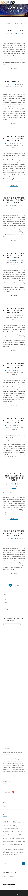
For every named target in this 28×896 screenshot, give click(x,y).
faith (11, 831)
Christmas (12, 828)
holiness (9, 841)
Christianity (19, 822)
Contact (6, 602)
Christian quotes (6, 828)
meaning (14, 847)
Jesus (16, 841)
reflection (14, 849)
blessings (5, 819)
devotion (17, 828)
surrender (20, 852)
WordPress (22, 892)
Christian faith (9, 822)
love (7, 847)
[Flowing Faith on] (8, 794)
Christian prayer (20, 825)
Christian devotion (16, 819)
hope (12, 841)
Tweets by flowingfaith (9, 876)
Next (18, 585)
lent (21, 841)
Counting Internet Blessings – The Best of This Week (14, 138)
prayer (5, 849)
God (19, 831)
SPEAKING (7, 606)
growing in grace (20, 838)
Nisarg (16, 894)
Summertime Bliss (14, 81)
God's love (9, 835)
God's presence (15, 835)
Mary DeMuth (10, 847)
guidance (5, 841)
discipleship (6, 831)
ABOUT (6, 599)
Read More (14, 68)
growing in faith (9, 838)
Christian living (10, 825)
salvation (6, 852)
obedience (19, 847)
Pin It (4, 806)
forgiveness (15, 831)
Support (6, 609)
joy (20, 841)
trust (17, 854)
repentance (21, 849)
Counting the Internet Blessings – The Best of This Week (14, 477)
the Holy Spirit (11, 854)
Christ (9, 819)
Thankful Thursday (14, 30)
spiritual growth (13, 852)
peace (22, 847)
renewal (17, 849)
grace (21, 834)
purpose (9, 849)
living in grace (13, 844)
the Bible (4, 854)
